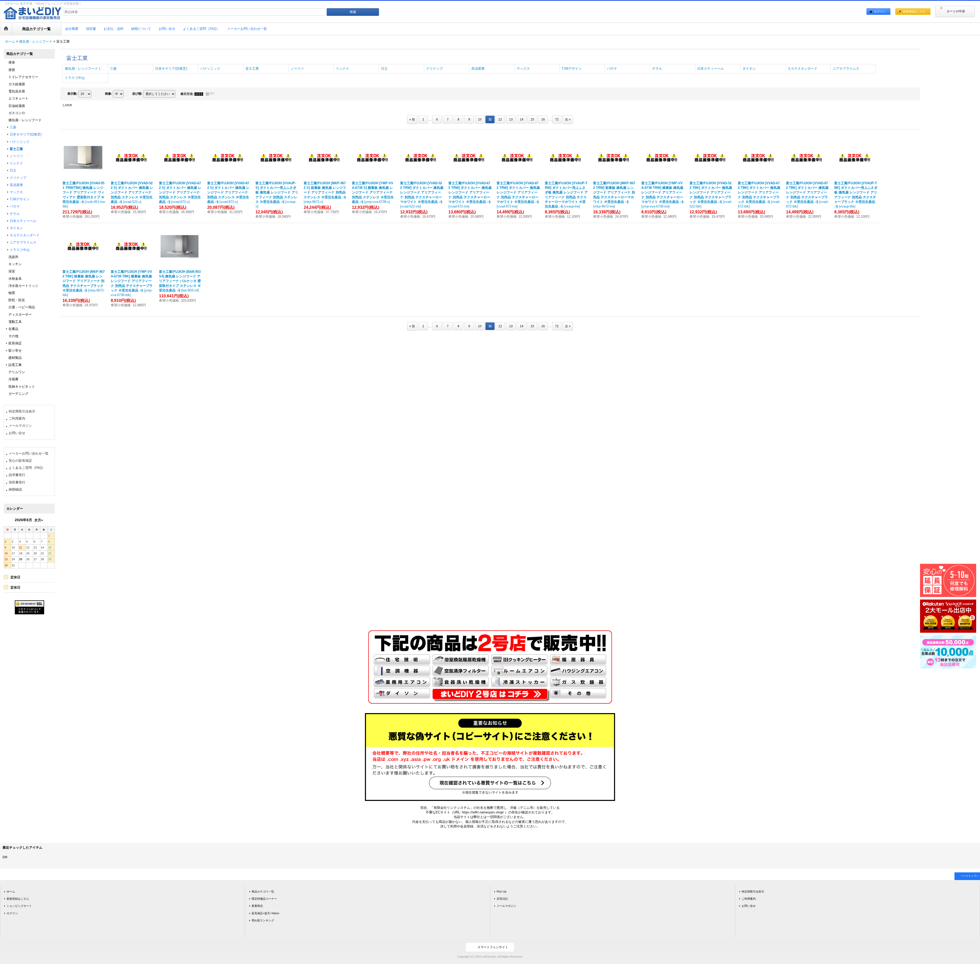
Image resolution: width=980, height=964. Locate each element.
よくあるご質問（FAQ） (27, 468)
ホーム (11, 891)
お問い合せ (17, 433)
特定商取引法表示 (22, 411)
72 (557, 119)
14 (521, 119)
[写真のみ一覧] (200, 94)
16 (543, 119)
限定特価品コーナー (264, 898)
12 (500, 119)
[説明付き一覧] (211, 94)
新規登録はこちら (914, 11)
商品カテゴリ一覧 (263, 891)
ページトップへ (970, 875)
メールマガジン (20, 426)
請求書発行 (17, 475)
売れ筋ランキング (263, 920)
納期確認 (15, 489)
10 (480, 119)
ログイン (879, 11)
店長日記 (502, 898)
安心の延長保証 (20, 460)
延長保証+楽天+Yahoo (265, 913)
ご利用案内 (17, 418)
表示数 (72, 93)
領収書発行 (17, 482)
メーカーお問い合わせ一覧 (28, 453)
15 (532, 119)
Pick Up (501, 891)
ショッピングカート (19, 905)
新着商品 (257, 905)
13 (511, 119)
